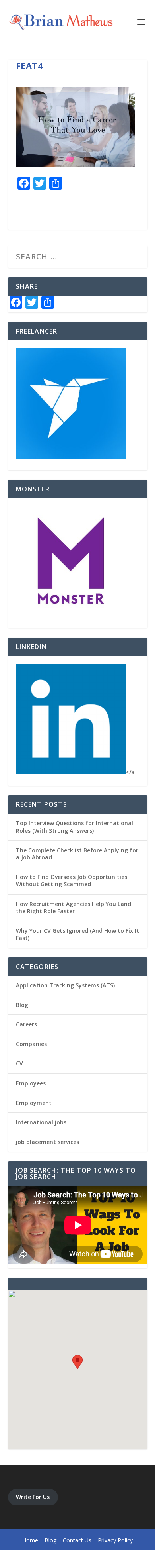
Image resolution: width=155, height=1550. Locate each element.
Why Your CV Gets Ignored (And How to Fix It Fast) (77, 934)
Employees (31, 1083)
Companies (31, 1044)
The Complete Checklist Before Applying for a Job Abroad (77, 853)
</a (130, 772)
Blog (22, 1004)
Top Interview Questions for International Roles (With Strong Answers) (74, 826)
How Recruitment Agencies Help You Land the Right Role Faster (73, 907)
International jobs (41, 1122)
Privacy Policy (115, 1540)
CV (19, 1063)
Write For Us (33, 1497)
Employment (34, 1103)
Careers (26, 1024)
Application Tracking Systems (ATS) (65, 985)
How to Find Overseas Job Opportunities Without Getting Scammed (71, 880)
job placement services (47, 1142)
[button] (77, 1362)
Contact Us (77, 1540)
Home (30, 1540)
